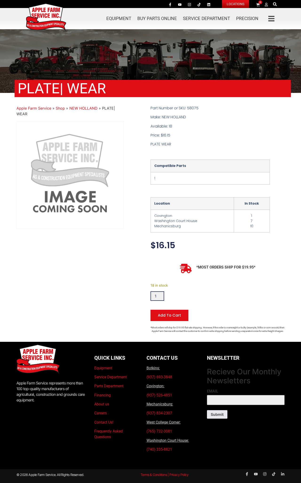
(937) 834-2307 (159, 413)
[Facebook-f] (170, 4)
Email (212, 391)
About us (101, 404)
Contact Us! (103, 422)
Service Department (206, 18)
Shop (60, 108)
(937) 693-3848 (159, 377)
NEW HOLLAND (83, 108)
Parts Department (108, 386)
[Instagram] (189, 4)
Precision (247, 18)
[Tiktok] (198, 4)
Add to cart (169, 315)
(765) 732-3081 (159, 431)
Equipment (118, 18)
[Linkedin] (208, 4)
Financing (102, 395)
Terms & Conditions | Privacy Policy (164, 475)
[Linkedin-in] (283, 474)
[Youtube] (179, 4)
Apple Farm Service (33, 108)
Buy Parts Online (157, 18)
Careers (100, 413)
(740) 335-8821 (160, 449)
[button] (275, 4)
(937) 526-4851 (159, 395)
